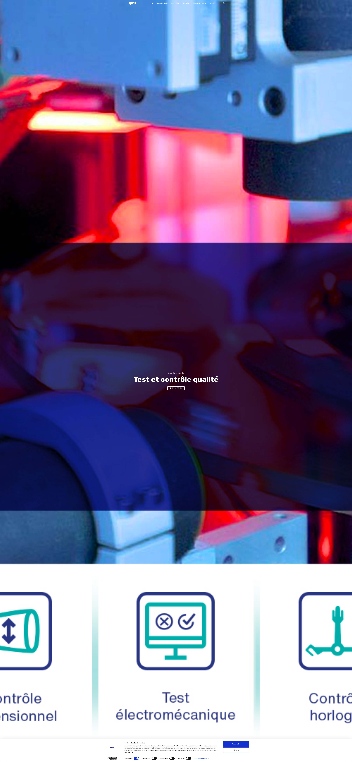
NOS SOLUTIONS (162, 3)
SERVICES (186, 3)
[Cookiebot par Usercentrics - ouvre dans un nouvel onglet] (112, 758)
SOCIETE (212, 3)
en (226, 3)
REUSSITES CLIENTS (199, 3)
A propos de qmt (177, 388)
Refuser (236, 750)
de (224, 3)
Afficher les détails (201, 758)
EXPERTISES (175, 3)
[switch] (154, 758)
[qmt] (133, 3)
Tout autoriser (236, 744)
